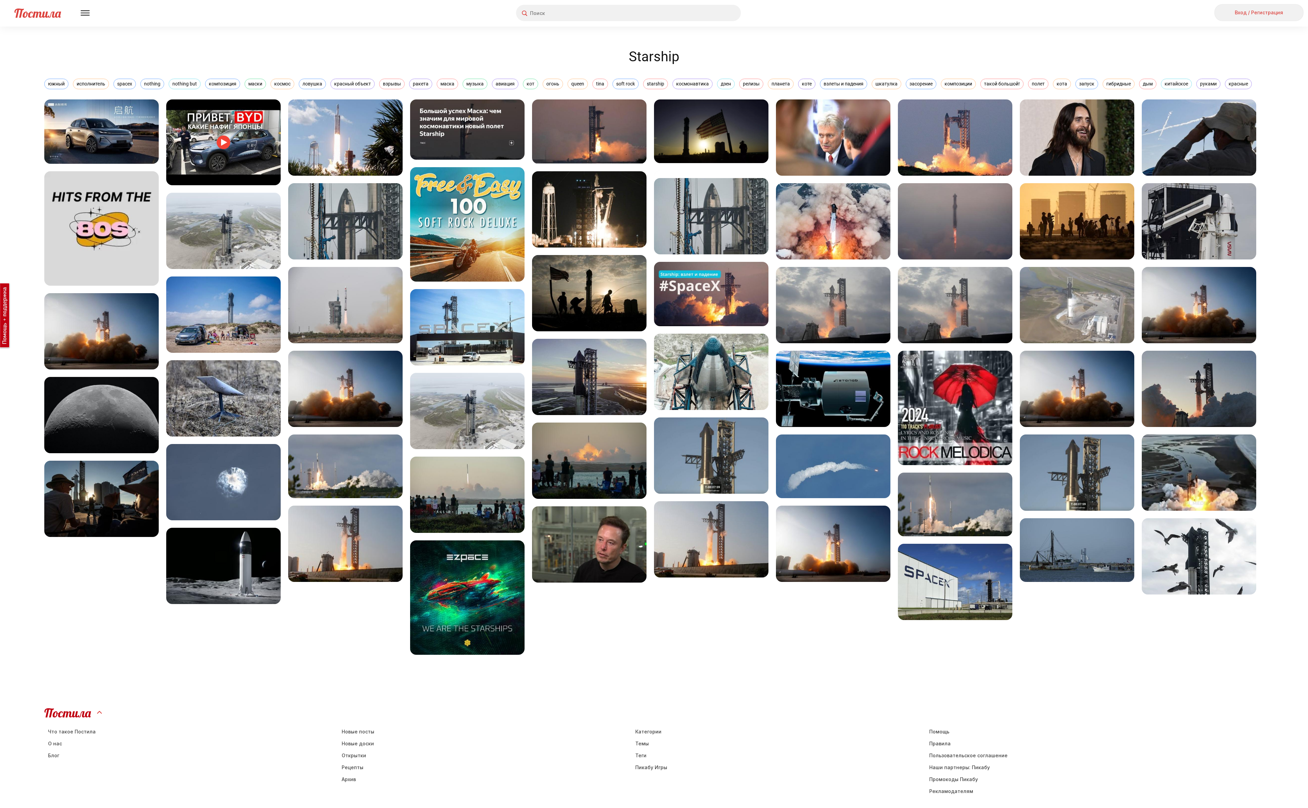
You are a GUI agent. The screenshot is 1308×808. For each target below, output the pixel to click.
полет (1038, 83)
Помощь (939, 731)
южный (56, 83)
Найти (710, 13)
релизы (751, 83)
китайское (1176, 83)
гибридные (1118, 83)
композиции (958, 83)
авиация (505, 83)
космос (282, 83)
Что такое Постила (72, 731)
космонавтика (692, 83)
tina (600, 83)
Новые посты (358, 731)
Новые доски (358, 743)
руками (1208, 83)
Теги (641, 755)
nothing (152, 83)
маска (447, 83)
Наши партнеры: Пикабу (959, 767)
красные (1238, 83)
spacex (124, 83)
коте (807, 83)
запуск (1086, 83)
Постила (37, 13)
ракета (421, 83)
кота (1062, 83)
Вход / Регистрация (1259, 12)
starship (655, 83)
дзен (726, 83)
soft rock (625, 83)
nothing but (184, 83)
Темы (642, 743)
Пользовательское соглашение (968, 755)
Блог (53, 755)
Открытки (354, 755)
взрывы (392, 83)
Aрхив (349, 779)
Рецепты (352, 767)
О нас (55, 743)
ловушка (312, 83)
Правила (940, 743)
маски (255, 83)
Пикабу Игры (651, 767)
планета (781, 83)
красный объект (352, 83)
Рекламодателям (951, 791)
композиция (222, 83)
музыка (475, 83)
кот (530, 83)
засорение (921, 83)
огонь (552, 83)
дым (1148, 83)
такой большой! (1002, 83)
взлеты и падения (843, 83)
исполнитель (91, 83)
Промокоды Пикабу (953, 779)
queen (577, 83)
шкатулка (886, 83)
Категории (648, 731)
